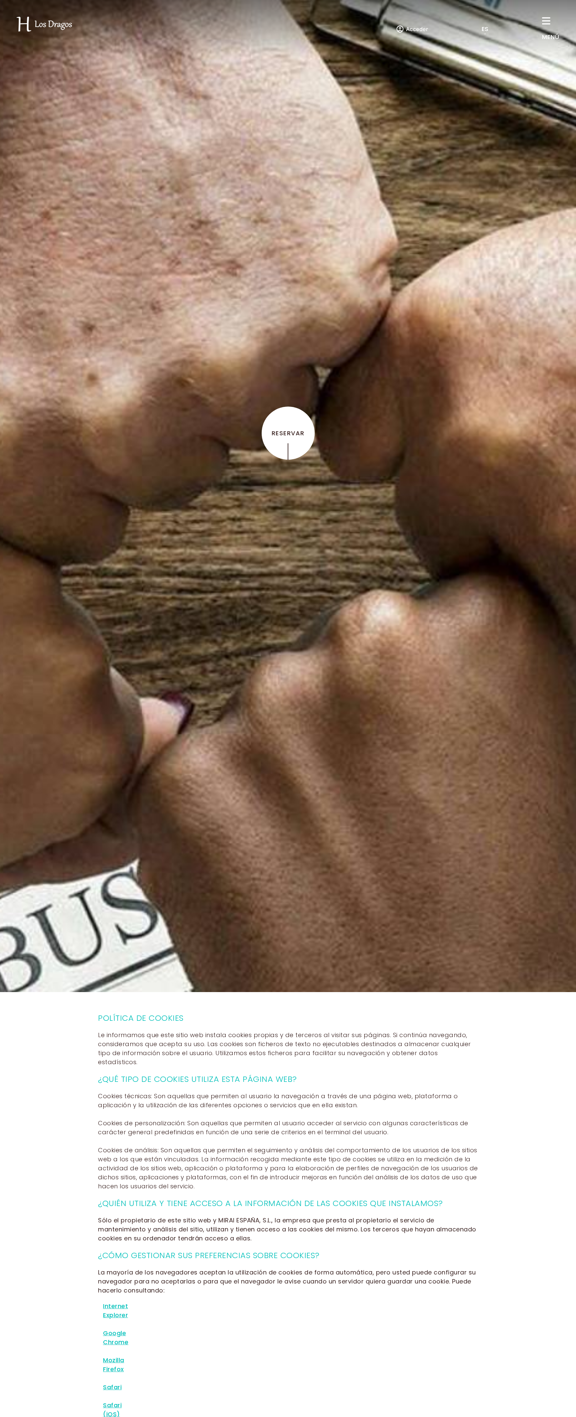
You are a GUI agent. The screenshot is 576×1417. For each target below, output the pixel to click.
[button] (489, 29)
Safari (112, 1387)
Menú (550, 37)
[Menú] (546, 21)
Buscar (421, 69)
